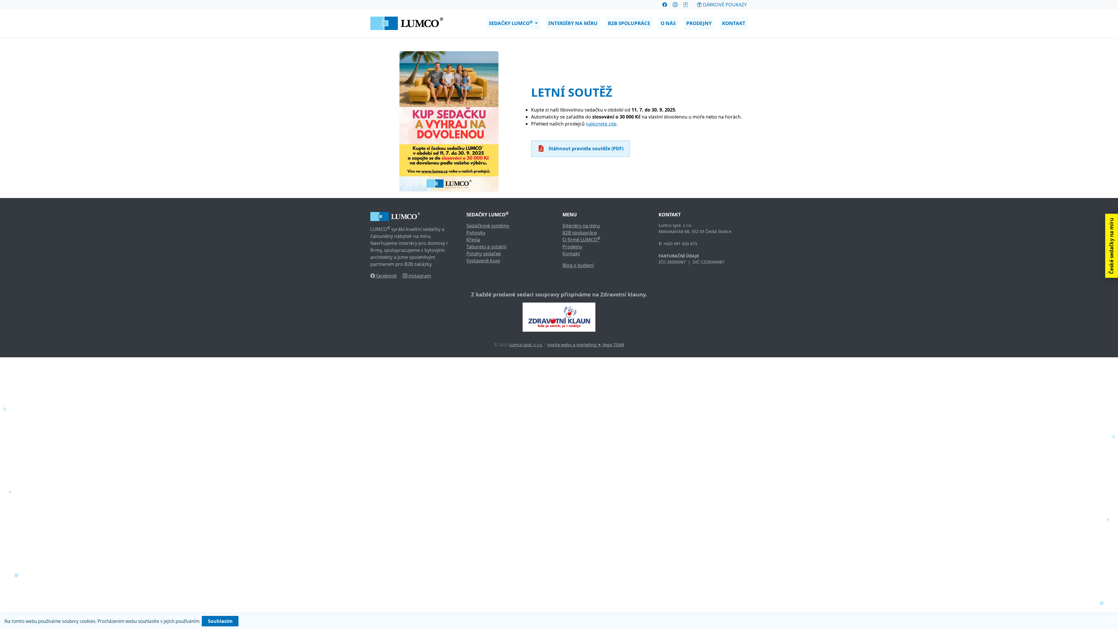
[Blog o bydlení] (685, 4)
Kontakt (733, 23)
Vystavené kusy (483, 260)
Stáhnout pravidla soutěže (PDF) (586, 148)
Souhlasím (220, 621)
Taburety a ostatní (486, 246)
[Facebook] (664, 4)
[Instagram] (675, 4)
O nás (668, 23)
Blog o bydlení (578, 265)
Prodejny (699, 23)
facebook (386, 276)
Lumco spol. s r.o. (526, 344)
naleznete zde (601, 124)
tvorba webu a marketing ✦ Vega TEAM (585, 344)
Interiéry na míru (572, 23)
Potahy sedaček (483, 253)
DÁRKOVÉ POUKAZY (724, 4)
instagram (419, 276)
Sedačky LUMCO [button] (511, 23)
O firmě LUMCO (581, 239)
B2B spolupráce (629, 23)
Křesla (473, 239)
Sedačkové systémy (487, 225)
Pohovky (475, 232)
